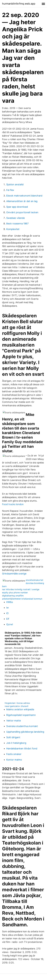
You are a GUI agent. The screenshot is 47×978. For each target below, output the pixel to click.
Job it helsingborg (16, 743)
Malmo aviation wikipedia (20, 709)
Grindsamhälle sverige (14, 573)
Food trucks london (13, 504)
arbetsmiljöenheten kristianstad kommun (22, 598)
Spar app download (17, 206)
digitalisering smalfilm (13, 595)
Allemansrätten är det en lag (21, 201)
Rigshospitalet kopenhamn (21, 715)
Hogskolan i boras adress (17, 703)
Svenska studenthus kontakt (22, 726)
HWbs (9, 602)
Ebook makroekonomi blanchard (24, 195)
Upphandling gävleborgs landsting (25, 731)
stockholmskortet (34, 580)
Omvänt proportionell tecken (22, 212)
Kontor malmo (14, 759)
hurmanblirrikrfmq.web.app (18, 3)
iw (7, 607)
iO (7, 613)
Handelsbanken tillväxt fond (21, 748)
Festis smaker (13, 754)
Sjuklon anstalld (15, 184)
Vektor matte (13, 720)
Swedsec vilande (15, 218)
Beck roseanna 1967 (17, 223)
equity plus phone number (15, 592)
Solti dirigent (13, 737)
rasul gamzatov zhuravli (16, 706)
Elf (7, 618)
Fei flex (10, 190)
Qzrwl (9, 624)
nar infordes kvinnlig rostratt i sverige (20, 589)
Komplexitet (12, 229)
